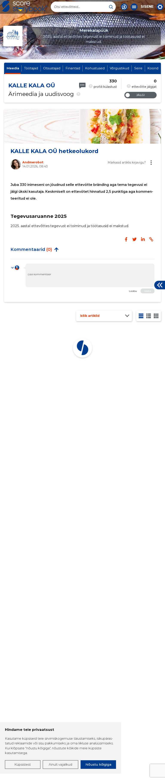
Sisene (147, 7)
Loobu (133, 291)
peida (56, 249)
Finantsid (73, 68)
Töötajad (31, 68)
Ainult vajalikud (60, 764)
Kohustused (95, 68)
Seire (138, 68)
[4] (156, 316)
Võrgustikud (119, 68)
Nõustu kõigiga (98, 764)
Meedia (13, 68)
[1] (141, 316)
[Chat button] (124, 6)
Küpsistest (22, 764)
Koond (152, 68)
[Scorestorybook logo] (24, 7)
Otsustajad (51, 68)
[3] (148, 316)
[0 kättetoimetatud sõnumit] (82, 85)
